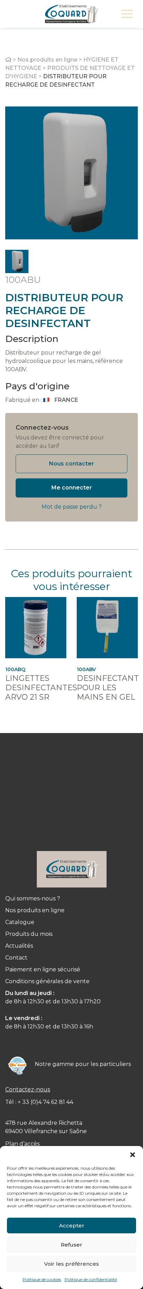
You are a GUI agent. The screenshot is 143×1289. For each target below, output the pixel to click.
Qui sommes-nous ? (32, 898)
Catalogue (19, 922)
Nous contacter (71, 463)
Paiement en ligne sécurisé (42, 969)
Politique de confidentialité (91, 1279)
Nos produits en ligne (47, 59)
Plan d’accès (22, 1143)
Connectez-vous (42, 427)
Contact (16, 957)
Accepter (71, 1225)
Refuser (71, 1244)
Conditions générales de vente (47, 981)
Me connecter (71, 487)
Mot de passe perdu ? (72, 506)
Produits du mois (28, 934)
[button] (132, 1154)
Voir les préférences (71, 1263)
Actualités (19, 945)
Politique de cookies (42, 1279)
